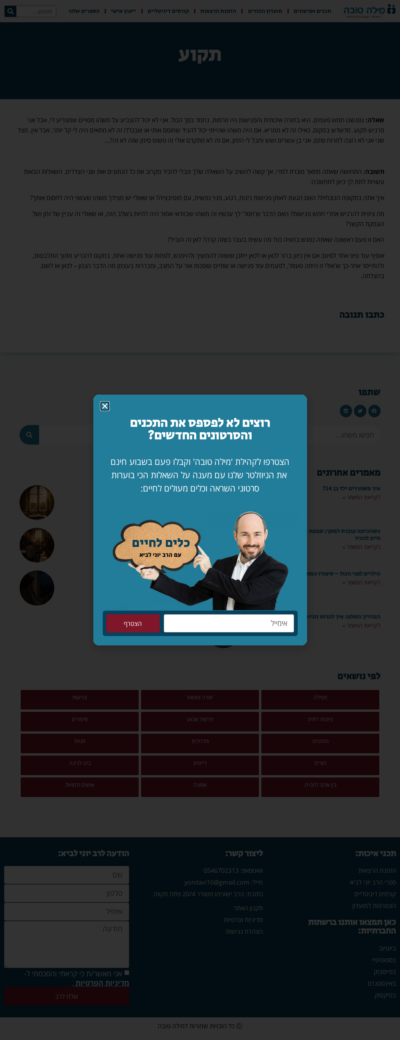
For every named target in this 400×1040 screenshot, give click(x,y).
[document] (200, 520)
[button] (105, 406)
